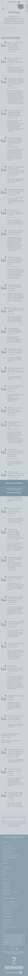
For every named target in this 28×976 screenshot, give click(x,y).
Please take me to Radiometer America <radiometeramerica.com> (14, 489)
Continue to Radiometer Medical (14, 492)
